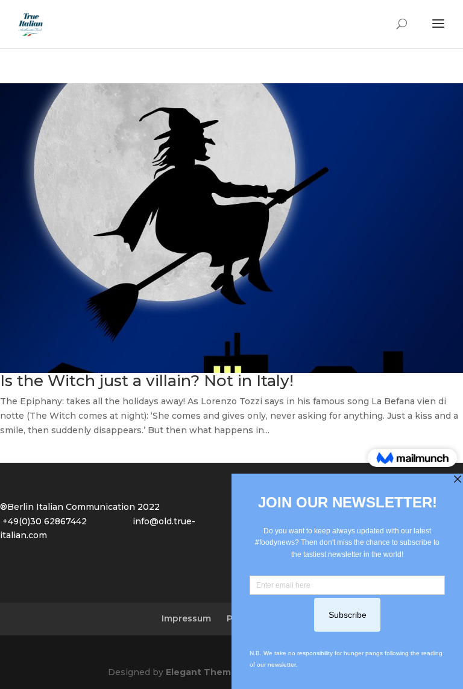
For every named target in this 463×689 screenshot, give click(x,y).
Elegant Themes (204, 672)
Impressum (186, 618)
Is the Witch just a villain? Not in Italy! (147, 380)
